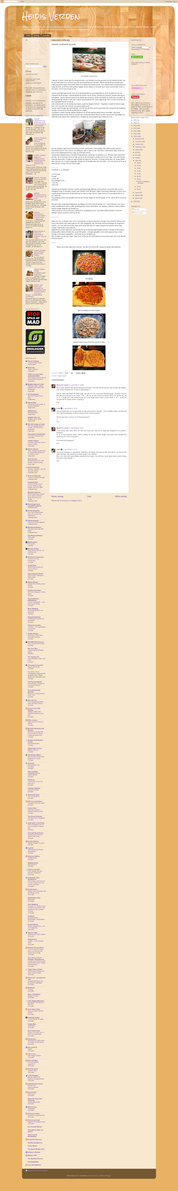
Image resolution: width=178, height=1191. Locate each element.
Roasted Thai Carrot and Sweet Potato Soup (35, 835)
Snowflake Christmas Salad (36, 803)
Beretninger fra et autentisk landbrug (34, 505)
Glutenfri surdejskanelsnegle (36, 477)
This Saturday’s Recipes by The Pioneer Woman (36, 684)
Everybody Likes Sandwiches (34, 878)
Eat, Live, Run (33, 648)
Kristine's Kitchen (34, 1152)
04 (138, 179)
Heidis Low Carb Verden (33, 83)
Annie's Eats (32, 808)
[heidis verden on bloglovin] (137, 89)
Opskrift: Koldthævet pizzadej (143, 182)
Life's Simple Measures (36, 1001)
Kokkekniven (32, 939)
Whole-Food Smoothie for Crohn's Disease (35, 568)
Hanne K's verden (62, 385)
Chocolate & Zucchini (35, 665)
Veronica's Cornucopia (36, 557)
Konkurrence (31, 1094)
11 (138, 173)
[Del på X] (81, 373)
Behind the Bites (34, 795)
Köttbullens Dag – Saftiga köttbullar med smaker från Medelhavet (36, 387)
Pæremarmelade (33, 412)
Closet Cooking (33, 361)
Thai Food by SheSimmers (32, 1135)
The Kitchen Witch (34, 755)
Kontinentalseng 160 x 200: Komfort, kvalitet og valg (36, 461)
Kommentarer (138, 213)
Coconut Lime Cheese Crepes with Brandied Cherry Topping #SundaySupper (37, 962)
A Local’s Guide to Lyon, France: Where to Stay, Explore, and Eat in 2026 (35, 485)
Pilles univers (32, 720)
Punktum (30, 989)
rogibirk (30, 848)
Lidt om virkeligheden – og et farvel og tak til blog (36, 603)
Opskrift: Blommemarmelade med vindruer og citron (40, 195)
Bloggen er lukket (33, 996)
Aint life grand (33, 1069)
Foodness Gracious (35, 1139)
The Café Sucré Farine (35, 833)
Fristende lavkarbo (34, 625)
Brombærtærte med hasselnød (34, 765)
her (41, 92)
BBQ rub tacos (32, 864)
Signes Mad (32, 402)
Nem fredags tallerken (34, 1055)
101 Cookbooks (33, 394)
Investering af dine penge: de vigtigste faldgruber (36, 405)
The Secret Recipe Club (36, 1149)
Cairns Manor (32, 1146)
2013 (135, 128)
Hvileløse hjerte (32, 1070)
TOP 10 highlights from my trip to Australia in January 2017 (36, 826)
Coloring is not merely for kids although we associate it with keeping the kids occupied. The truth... (37, 908)
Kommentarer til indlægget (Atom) (71, 500)
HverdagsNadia (33, 1162)
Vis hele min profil (31, 74)
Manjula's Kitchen (34, 492)
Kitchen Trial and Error (36, 947)
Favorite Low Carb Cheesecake (33, 559)
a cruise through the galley (36, 1019)
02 (138, 189)
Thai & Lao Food (34, 1120)
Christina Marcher (34, 788)
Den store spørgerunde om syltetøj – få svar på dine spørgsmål (36, 427)
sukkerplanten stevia (35, 1084)
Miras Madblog (33, 609)
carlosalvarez (93, 1175)
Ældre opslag (121, 496)
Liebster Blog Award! (34, 1102)
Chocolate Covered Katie (36, 434)
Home (28, 35)
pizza (64, 376)
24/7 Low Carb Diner (35, 801)
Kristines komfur (33, 1113)
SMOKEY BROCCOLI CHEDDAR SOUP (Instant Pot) (35, 713)
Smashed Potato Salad (35, 363)
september (139, 147)
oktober (138, 144)
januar (137, 198)
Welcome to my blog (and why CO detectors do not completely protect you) (35, 733)
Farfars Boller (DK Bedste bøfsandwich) (35, 850)
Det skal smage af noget (36, 424)
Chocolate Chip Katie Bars (36, 436)
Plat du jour (32, 1039)
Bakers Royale (33, 582)
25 (138, 163)
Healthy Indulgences (35, 1143)
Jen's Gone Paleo (34, 1009)
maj (136, 158)
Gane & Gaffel (33, 771)
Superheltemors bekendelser (33, 599)
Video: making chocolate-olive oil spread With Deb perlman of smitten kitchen (37, 452)
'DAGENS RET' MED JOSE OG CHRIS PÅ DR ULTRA (36, 1041)
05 (138, 176)
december (138, 139)
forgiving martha (33, 1017)
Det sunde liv (32, 1047)
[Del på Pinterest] (85, 373)
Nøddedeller (31, 1026)
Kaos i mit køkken (34, 994)
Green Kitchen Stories (35, 574)
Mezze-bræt (31, 544)
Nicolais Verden (33, 549)
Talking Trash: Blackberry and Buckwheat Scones (37, 892)
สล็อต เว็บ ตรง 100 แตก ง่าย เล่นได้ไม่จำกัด (36, 551)
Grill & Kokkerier (33, 467)
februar (137, 195)
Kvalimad (31, 916)
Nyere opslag (57, 496)
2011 (135, 134)
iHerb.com (34, 90)
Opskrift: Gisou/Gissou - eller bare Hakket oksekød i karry (39, 215)
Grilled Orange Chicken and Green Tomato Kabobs (36, 972)
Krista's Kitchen (33, 841)
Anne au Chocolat (34, 476)
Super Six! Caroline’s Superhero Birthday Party (35, 810)
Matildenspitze (33, 863)
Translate (146, 49)
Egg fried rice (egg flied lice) (36, 1115)
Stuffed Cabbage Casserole (36, 843)
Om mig (36, 35)
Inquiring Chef (33, 482)
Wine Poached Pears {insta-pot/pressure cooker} (36, 757)
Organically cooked (35, 748)
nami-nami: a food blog (36, 823)
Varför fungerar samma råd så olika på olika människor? (37, 378)
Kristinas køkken (34, 856)
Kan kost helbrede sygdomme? (33, 1063)
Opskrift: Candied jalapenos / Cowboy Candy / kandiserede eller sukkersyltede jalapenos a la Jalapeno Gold (35, 160)
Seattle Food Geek (34, 590)
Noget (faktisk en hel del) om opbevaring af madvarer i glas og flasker (40, 234)
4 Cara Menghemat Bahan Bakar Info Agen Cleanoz (35, 702)
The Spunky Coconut (35, 1158)
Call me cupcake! (34, 869)
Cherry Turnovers (33, 369)
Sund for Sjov (32, 459)
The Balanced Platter (35, 535)
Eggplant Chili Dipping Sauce (36, 1122)
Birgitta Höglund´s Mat (36, 384)
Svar (57, 402)
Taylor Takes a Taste (35, 969)
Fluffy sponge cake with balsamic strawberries (35, 872)
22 (138, 165)
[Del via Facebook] (83, 373)
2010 (135, 136)
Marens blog (32, 1107)
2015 (135, 123)
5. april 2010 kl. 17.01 (70, 449)
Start (89, 496)
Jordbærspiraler (32, 858)
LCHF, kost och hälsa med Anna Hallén (35, 375)
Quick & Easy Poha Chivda (36, 643)
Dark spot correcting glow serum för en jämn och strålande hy (35, 514)
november (138, 141)
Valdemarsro (32, 411)
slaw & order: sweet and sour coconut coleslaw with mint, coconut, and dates (36, 882)
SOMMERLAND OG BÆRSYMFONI (34, 774)
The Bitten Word (33, 672)
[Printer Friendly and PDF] (137, 57)
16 (138, 171)
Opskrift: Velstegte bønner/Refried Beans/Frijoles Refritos (40, 253)
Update (30, 1049)
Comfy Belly (32, 565)
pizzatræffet (112, 221)
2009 (135, 201)
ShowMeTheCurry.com (36, 642)
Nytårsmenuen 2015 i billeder (36, 934)
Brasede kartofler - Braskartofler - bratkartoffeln (36, 918)
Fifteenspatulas (33, 520)
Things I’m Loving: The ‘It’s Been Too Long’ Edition (36, 1033)
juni (136, 155)
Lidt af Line (32, 1054)
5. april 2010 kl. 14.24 (70, 408)
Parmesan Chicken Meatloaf (36, 522)
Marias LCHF (32, 1155)
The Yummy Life (33, 657)
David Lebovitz (33, 449)
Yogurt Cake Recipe (34, 667)
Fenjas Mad (32, 1024)
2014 (135, 125)
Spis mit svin (32, 700)
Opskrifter (46, 35)
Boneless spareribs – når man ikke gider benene (37, 470)
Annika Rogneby (34, 510)
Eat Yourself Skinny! (35, 1127)
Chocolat (31, 763)
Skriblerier (31, 988)
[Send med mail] (77, 373)
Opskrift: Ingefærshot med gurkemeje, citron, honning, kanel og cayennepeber (40, 122)
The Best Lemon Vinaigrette (36, 818)
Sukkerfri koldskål (33, 790)
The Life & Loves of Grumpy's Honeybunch (36, 958)
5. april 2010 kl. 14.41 (76, 428)
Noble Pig (31, 368)
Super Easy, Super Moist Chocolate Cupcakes (35, 636)
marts (137, 192)
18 (138, 168)
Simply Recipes (33, 633)
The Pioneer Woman (35, 682)
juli (136, 152)
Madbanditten (33, 542)
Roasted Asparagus (33, 743)
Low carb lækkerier (34, 1165)
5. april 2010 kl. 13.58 (76, 385)
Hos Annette (32, 1092)
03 (138, 186)
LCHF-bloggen (33, 1075)
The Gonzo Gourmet (35, 816)
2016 (135, 120)
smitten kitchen (33, 441)
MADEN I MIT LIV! (34, 417)
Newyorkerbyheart (34, 617)
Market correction (33, 750)
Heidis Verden (51, 16)
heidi (61, 373)
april (136, 160)
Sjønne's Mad (32, 933)
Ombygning (31, 1108)
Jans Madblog (33, 904)
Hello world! (31, 537)
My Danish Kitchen (34, 527)
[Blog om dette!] (79, 373)
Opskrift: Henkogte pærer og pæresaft (40, 178)
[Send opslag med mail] (71, 373)
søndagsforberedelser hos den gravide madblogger (35, 982)
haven (60, 376)
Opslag (136, 209)
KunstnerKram (33, 924)
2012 (135, 131)
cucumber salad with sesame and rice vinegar (36, 443)
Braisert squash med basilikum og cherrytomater (36, 1078)
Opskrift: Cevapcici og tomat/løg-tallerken (40, 139)
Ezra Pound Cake (34, 1031)
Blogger (108, 1175)
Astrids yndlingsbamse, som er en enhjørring (36, 927)
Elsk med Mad (33, 1060)
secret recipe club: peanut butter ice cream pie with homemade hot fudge (35, 951)
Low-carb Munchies (33, 796)
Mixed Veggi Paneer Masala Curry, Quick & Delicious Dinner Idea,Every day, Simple (36, 496)
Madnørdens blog (34, 898)
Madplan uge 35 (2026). (35, 419)
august (137, 149)
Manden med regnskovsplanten (33, 1086)
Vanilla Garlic (32, 889)
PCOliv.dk (31, 780)
